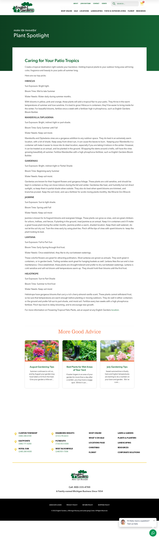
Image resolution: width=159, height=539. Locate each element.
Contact (96, 3)
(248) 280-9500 (25, 452)
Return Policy (87, 505)
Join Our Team (86, 3)
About (75, 3)
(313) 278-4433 (62, 436)
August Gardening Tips (42, 366)
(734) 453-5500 (62, 444)
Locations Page (97, 443)
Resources (123, 448)
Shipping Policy (104, 505)
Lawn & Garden (125, 433)
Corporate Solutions (129, 452)
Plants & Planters (127, 438)
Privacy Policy (72, 505)
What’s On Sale (96, 438)
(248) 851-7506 (62, 452)
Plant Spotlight (31, 35)
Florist (92, 452)
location (115, 310)
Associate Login (55, 505)
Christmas (94, 448)
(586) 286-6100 (25, 436)
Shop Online (95, 433)
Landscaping (124, 443)
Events (104, 3)
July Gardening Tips (117, 366)
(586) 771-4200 (25, 444)
